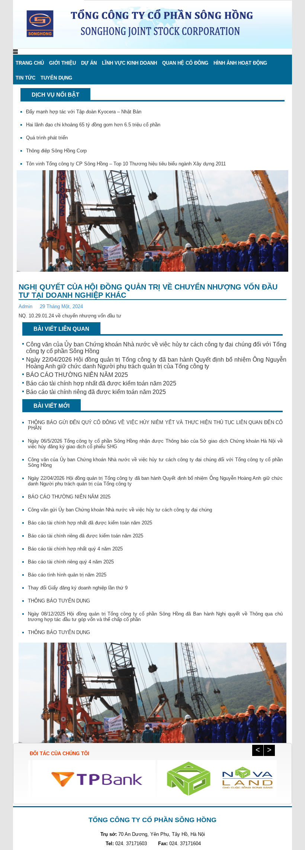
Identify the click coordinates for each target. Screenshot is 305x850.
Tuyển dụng (56, 78)
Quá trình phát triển (47, 130)
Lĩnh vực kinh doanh (129, 63)
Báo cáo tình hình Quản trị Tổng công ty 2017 (75, 169)
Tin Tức (25, 78)
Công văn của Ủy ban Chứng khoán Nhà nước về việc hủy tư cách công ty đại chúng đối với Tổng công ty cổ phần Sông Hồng (156, 347)
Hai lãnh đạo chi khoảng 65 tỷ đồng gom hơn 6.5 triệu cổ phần (93, 117)
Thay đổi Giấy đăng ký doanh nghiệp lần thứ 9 (78, 588)
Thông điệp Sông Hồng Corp (56, 143)
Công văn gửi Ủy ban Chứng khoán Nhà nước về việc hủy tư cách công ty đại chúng (120, 510)
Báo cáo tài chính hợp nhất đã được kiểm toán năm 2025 (101, 383)
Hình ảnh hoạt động (240, 63)
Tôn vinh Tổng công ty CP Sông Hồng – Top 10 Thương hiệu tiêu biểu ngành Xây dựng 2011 (126, 156)
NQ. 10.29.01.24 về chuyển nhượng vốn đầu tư (70, 316)
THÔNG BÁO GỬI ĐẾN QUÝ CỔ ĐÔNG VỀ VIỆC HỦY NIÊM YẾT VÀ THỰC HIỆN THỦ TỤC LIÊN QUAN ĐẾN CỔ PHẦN (155, 425)
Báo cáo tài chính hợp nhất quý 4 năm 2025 (75, 549)
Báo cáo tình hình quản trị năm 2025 (67, 575)
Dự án (89, 63)
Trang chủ (30, 63)
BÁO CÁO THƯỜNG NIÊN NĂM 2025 (77, 375)
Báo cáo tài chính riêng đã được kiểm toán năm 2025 (96, 392)
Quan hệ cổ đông (185, 63)
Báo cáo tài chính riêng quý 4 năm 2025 (71, 562)
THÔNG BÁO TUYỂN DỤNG (59, 601)
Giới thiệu (62, 63)
